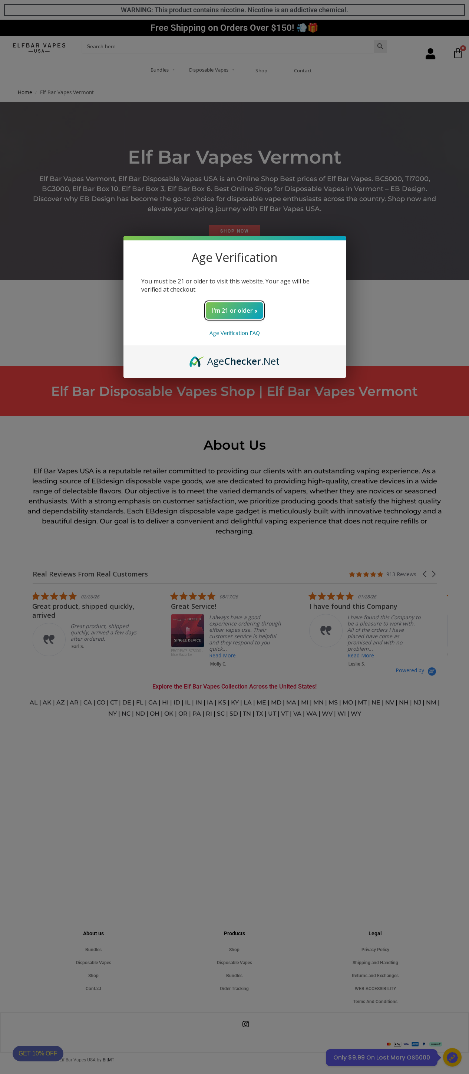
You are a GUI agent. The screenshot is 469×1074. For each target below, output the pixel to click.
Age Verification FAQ (234, 332)
